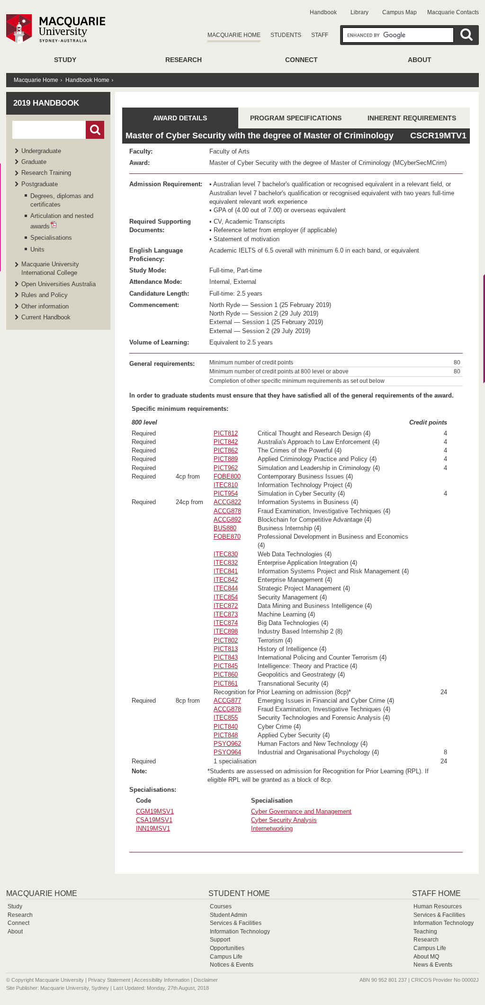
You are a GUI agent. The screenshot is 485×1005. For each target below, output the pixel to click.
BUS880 (225, 528)
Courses (221, 906)
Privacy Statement (109, 980)
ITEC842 (226, 579)
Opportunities (227, 948)
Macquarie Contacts (453, 12)
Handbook (323, 12)
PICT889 (226, 458)
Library (359, 12)
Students (285, 35)
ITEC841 (226, 571)
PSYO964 (227, 752)
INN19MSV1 (153, 828)
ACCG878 (227, 511)
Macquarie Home (233, 35)
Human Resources (437, 906)
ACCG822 (227, 502)
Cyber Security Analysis (284, 820)
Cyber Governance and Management (301, 811)
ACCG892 (227, 519)
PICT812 (226, 433)
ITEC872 (226, 605)
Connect (301, 59)
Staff (319, 35)
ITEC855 (226, 717)
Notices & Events (231, 964)
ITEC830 (226, 554)
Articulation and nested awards (61, 220)
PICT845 (226, 666)
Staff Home (436, 893)
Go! (95, 130)
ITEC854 (226, 597)
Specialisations (51, 237)
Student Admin (228, 915)
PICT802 (226, 640)
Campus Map (399, 12)
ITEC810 (226, 485)
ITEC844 (226, 588)
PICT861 (226, 683)
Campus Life (226, 956)
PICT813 (226, 648)
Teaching (425, 931)
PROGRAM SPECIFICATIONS (295, 118)
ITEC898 (226, 631)
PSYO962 (227, 743)
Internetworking (272, 828)
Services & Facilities (235, 923)
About (419, 59)
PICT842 (226, 441)
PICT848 (226, 735)
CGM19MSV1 (155, 811)
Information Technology (240, 931)
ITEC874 (226, 622)
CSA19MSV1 (154, 820)
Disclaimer (206, 980)
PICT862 (226, 450)
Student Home (239, 893)
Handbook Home (87, 80)
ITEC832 (226, 562)
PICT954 (226, 493)
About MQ (426, 956)
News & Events (432, 964)
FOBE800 (227, 476)
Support (220, 939)
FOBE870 (227, 536)
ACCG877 (227, 700)
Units (37, 249)
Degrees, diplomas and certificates (61, 200)
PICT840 (226, 726)
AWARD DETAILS (180, 118)
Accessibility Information (161, 980)
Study (65, 59)
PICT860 (226, 674)
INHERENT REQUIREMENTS (412, 118)
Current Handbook (46, 317)
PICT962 (226, 467)
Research (183, 59)
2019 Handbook (46, 103)
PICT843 (226, 657)
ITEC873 (226, 614)
